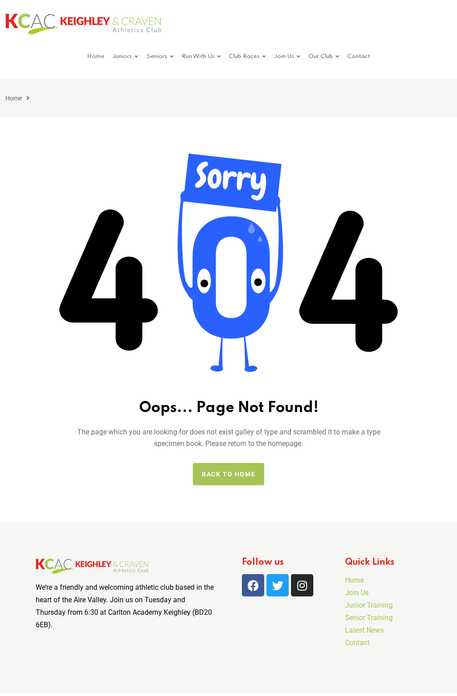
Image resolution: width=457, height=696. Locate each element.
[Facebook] (253, 585)
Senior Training (369, 617)
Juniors (122, 56)
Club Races (244, 56)
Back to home (228, 474)
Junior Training (369, 605)
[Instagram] (302, 585)
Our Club (320, 56)
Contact (358, 56)
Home (95, 56)
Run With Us (198, 56)
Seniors (156, 56)
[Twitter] (277, 585)
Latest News (364, 630)
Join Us (284, 56)
